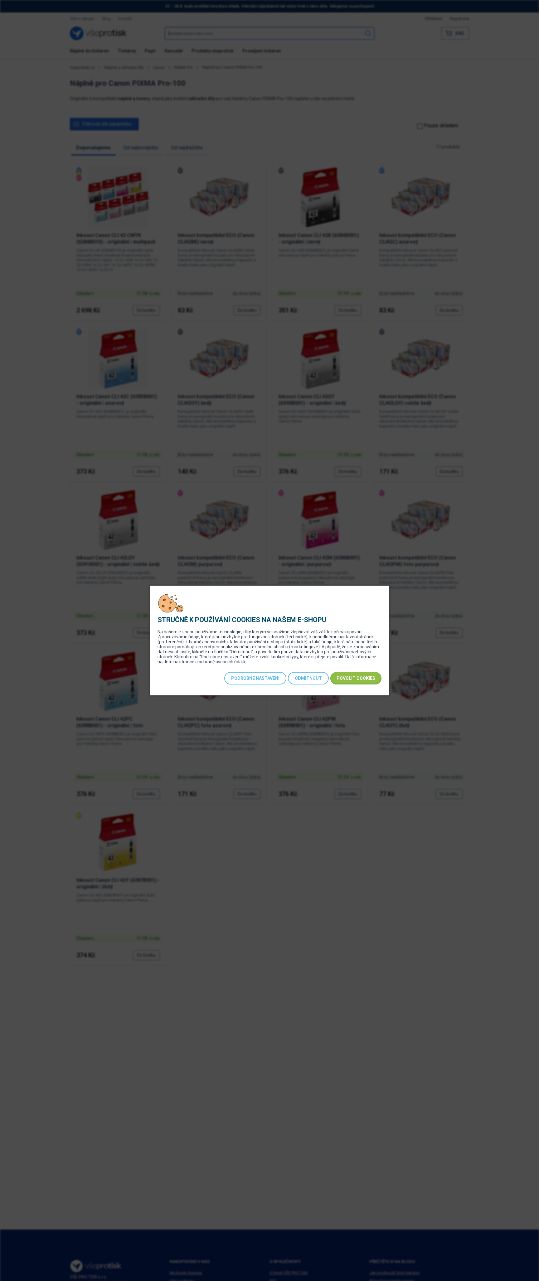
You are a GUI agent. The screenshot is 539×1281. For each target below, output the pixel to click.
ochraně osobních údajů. (222, 661)
